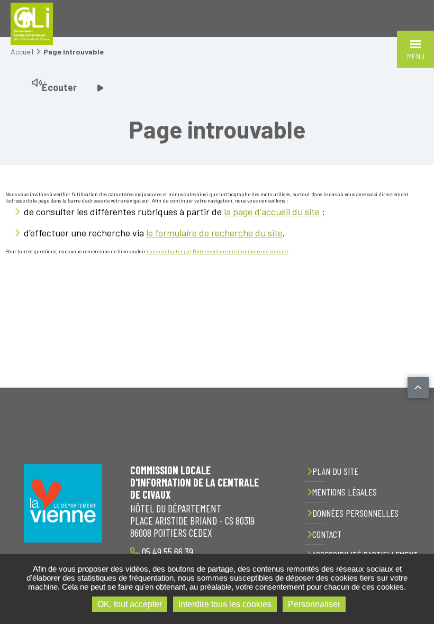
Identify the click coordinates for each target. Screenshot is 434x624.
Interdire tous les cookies (225, 604)
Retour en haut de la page (418, 387)
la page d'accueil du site (273, 211)
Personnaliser (314, 604)
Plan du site (335, 471)
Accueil (22, 51)
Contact (326, 534)
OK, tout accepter (129, 604)
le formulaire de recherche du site (214, 232)
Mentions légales (344, 492)
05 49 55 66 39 (166, 551)
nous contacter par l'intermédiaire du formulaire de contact (217, 251)
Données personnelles (355, 513)
